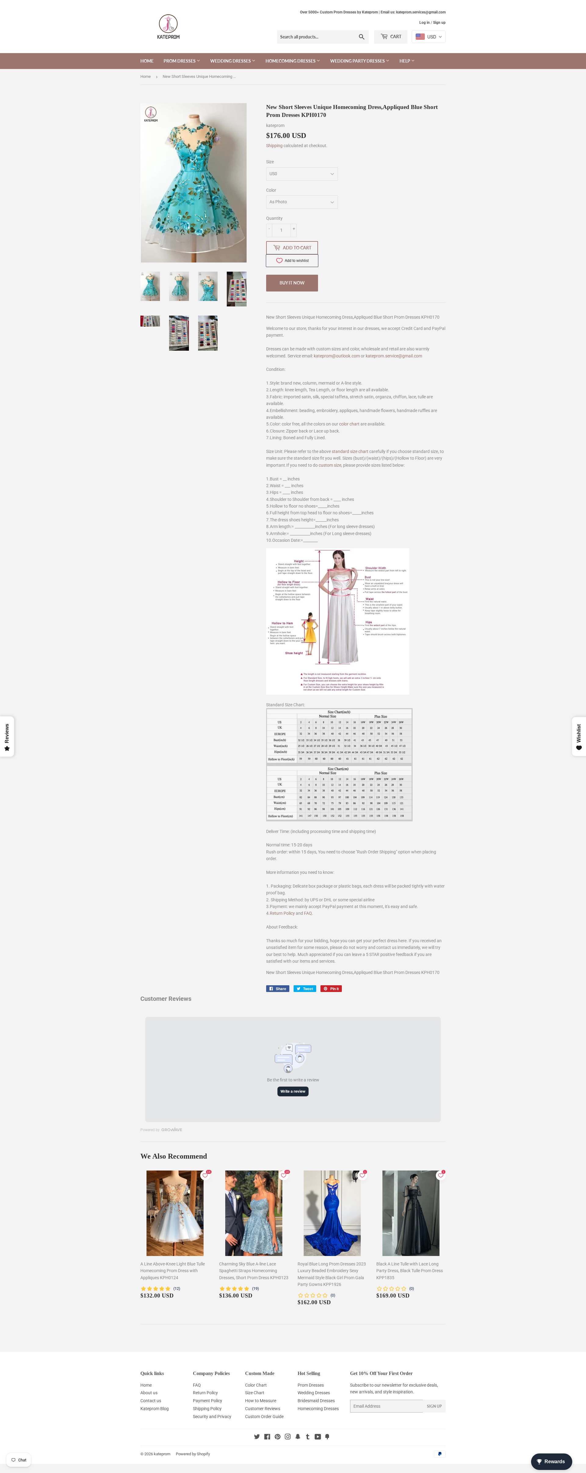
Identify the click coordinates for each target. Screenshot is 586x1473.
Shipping (274, 145)
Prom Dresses (180, 60)
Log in (424, 22)
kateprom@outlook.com (337, 355)
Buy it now (292, 282)
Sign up (439, 22)
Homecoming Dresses (291, 60)
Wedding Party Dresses (358, 60)
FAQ (308, 913)
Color (271, 190)
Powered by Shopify (193, 1454)
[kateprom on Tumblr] (308, 1437)
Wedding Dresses (231, 60)
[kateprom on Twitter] (257, 1437)
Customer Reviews (262, 1408)
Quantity (274, 218)
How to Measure (260, 1400)
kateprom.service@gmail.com (394, 355)
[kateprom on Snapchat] (298, 1437)
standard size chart (350, 451)
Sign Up (434, 1406)
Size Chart (254, 1392)
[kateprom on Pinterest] (277, 1437)
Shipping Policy (207, 1408)
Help (405, 60)
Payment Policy (207, 1400)
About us (148, 1392)
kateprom (162, 1454)
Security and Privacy (212, 1416)
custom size (330, 465)
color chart (349, 424)
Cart (395, 36)
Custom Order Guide (264, 1416)
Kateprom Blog (154, 1408)
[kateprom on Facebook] (267, 1437)
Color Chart (256, 1385)
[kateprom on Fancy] (327, 1437)
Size (270, 161)
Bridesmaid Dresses (316, 1400)
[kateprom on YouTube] (318, 1437)
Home (147, 60)
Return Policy (282, 913)
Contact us (150, 1400)
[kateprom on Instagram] (288, 1437)
